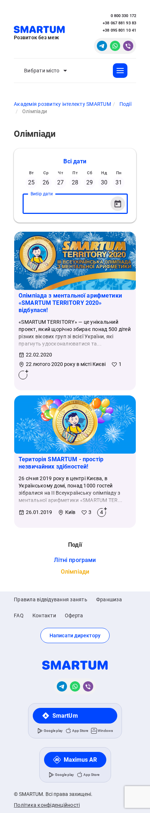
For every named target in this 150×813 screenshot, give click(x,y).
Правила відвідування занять (50, 599)
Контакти (44, 615)
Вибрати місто (41, 70)
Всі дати (74, 161)
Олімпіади (75, 571)
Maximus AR (80, 759)
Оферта (74, 615)
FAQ (19, 615)
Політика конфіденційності (47, 805)
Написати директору (75, 635)
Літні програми (75, 560)
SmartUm (65, 715)
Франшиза (109, 599)
